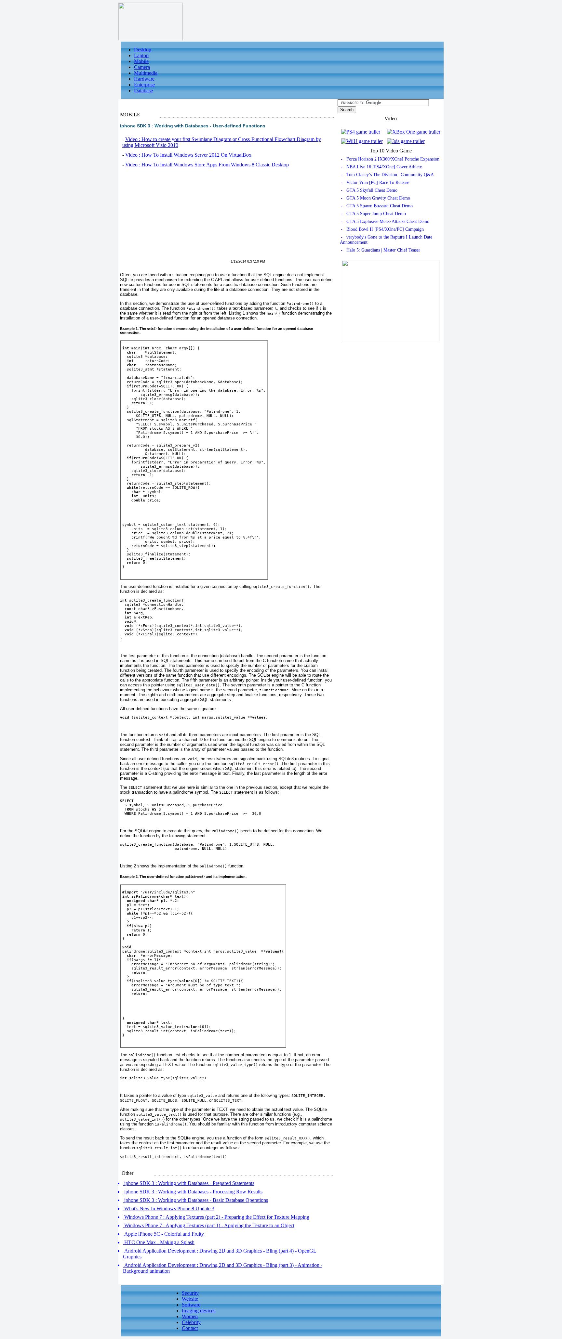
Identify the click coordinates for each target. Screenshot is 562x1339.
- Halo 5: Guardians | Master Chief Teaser (380, 250)
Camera (142, 67)
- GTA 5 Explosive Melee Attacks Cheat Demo (385, 221)
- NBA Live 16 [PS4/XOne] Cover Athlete (381, 166)
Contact (190, 1328)
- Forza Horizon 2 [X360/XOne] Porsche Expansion (390, 159)
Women (190, 1316)
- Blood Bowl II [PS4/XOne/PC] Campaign (382, 229)
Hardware (144, 79)
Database (143, 90)
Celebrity (191, 1322)
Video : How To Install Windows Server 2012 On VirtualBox (188, 155)
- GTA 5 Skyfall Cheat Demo (369, 190)
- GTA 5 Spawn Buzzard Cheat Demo (377, 205)
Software (191, 1304)
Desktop (142, 49)
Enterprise (144, 84)
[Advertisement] (174, 217)
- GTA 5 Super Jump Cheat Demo (373, 213)
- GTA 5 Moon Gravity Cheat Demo (375, 198)
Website (190, 1299)
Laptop (141, 55)
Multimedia (145, 73)
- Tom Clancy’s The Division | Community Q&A (387, 174)
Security (190, 1293)
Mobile (141, 61)
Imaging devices (198, 1310)
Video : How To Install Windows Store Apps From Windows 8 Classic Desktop (207, 164)
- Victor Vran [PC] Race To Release (375, 182)
